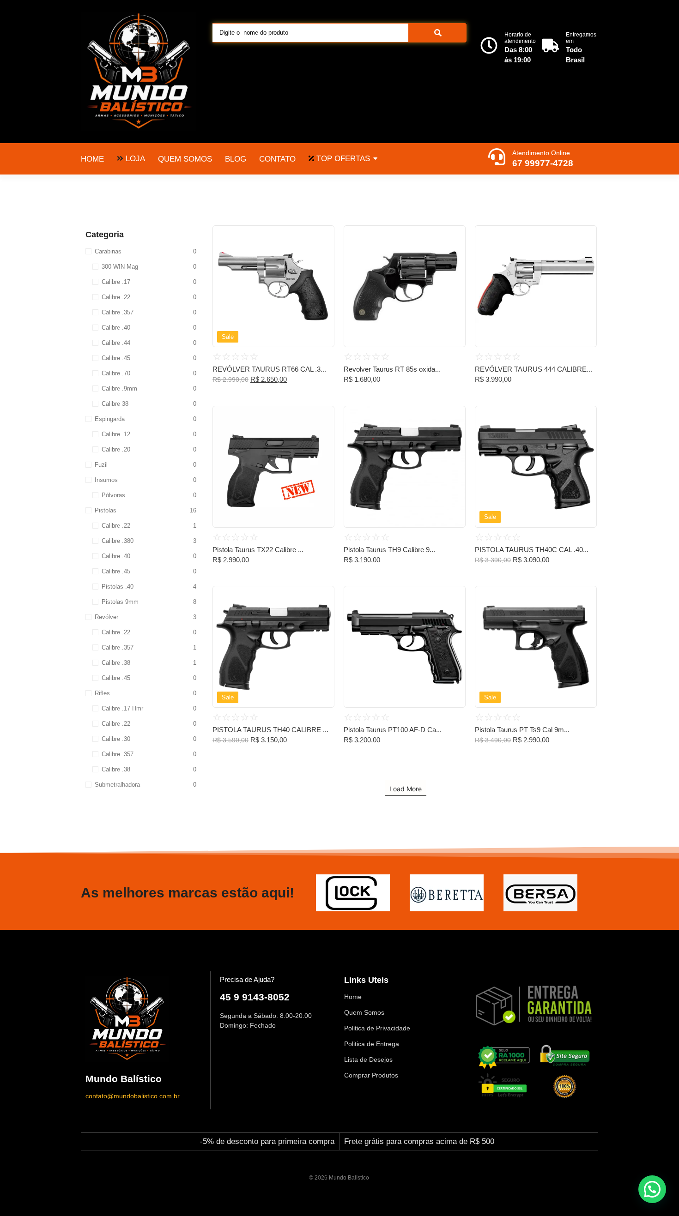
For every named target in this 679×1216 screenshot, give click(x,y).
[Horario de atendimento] (488, 46)
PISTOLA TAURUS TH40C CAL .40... (531, 550)
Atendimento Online (541, 153)
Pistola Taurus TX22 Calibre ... (257, 550)
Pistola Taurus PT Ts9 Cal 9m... (522, 730)
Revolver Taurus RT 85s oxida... (392, 369)
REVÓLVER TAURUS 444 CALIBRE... (533, 369)
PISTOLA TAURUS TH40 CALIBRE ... (270, 730)
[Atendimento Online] (496, 158)
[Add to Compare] (323, 253)
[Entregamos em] (550, 46)
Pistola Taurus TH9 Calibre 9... (389, 550)
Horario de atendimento (520, 37)
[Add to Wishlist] (323, 235)
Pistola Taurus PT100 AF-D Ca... (393, 730)
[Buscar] (438, 32)
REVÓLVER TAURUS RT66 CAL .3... (269, 369)
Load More (405, 789)
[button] (652, 1189)
